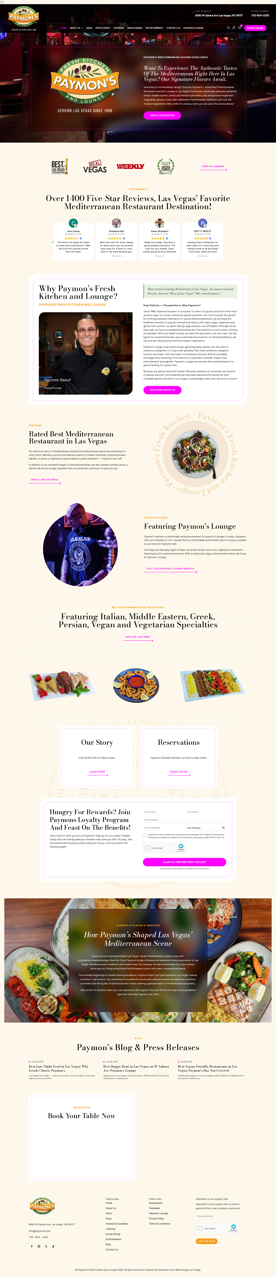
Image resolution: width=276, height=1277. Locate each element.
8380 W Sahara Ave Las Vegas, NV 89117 (219, 15)
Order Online (255, 28)
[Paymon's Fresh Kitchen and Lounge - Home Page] (42, 1216)
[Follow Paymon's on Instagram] (39, 1246)
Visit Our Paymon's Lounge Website (170, 568)
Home (63, 28)
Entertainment (154, 28)
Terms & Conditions (159, 1223)
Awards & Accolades (117, 1223)
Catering (118, 28)
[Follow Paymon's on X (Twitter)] (46, 1246)
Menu (89, 28)
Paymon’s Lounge (193, 28)
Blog (108, 1244)
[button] (223, 242)
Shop (109, 1218)
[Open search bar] (229, 28)
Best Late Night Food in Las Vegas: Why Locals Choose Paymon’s (59, 1068)
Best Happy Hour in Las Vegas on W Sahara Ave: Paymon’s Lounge (136, 1068)
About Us (75, 28)
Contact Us (173, 28)
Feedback (154, 1208)
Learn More (97, 772)
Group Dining (134, 28)
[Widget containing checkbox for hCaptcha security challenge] (164, 847)
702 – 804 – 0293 (38, 1237)
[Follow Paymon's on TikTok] (53, 1246)
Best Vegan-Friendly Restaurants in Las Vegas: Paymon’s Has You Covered (207, 1068)
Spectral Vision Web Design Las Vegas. (179, 1269)
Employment (103, 28)
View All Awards (213, 166)
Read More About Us (162, 390)
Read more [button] (202, 256)
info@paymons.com (39, 1231)
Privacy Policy (156, 1218)
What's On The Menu (44, 479)
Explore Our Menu (138, 637)
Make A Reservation (162, 115)
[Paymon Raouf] (86, 393)
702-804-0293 (260, 15)
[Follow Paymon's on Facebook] (32, 1246)
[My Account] (234, 28)
